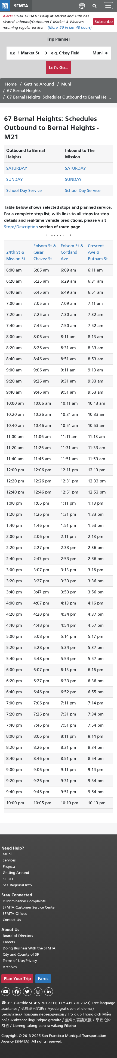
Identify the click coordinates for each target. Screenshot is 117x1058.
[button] (81, 5)
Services (9, 860)
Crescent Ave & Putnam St (98, 252)
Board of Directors (18, 935)
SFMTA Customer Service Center (29, 907)
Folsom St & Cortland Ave (72, 252)
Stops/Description (21, 226)
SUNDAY (14, 179)
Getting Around (39, 84)
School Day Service (24, 190)
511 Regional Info (17, 885)
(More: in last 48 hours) (70, 27)
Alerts (8, 16)
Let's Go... (58, 67)
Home (11, 84)
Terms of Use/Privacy (20, 960)
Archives (10, 967)
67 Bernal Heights (24, 90)
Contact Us (12, 919)
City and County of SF (21, 954)
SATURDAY (16, 168)
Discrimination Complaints (24, 901)
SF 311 (8, 879)
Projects (9, 866)
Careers (9, 942)
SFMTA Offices (15, 913)
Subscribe (104, 21)
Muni (66, 84)
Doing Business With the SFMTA (29, 948)
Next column (70, 235)
